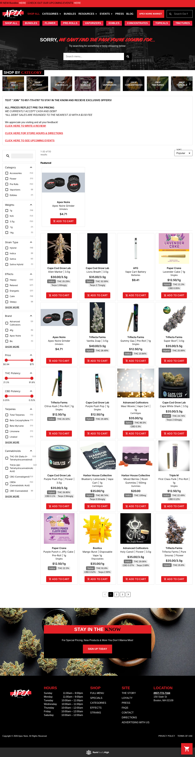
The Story (129, 693)
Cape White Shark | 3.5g (174, 406)
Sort (179, 150)
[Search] (128, 56)
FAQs (125, 707)
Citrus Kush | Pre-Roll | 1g (59, 406)
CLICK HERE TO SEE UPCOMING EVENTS (30, 140)
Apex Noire (63, 202)
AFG (135, 268)
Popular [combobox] (180, 153)
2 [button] (116, 594)
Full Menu (97, 693)
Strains (95, 712)
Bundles (70, 14)
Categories (50, 14)
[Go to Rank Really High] (97, 752)
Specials (96, 698)
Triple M (174, 475)
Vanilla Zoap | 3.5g (97, 340)
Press (119, 14)
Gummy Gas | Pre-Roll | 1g (136, 340)
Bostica (97, 548)
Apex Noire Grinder (63, 205)
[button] (5, 84)
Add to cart (65, 221)
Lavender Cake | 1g (174, 271)
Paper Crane (174, 268)
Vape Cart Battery (135, 271)
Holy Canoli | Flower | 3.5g (135, 551)
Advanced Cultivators (135, 402)
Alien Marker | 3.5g (59, 271)
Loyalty (127, 698)
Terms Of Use (185, 736)
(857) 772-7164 (162, 693)
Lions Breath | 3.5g (97, 271)
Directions (129, 717)
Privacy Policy (166, 736)
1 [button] (110, 594)
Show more (12, 307)
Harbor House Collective (97, 475)
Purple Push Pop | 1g (97, 406)
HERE (58, 3)
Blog (129, 14)
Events (105, 14)
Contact (128, 712)
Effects (96, 707)
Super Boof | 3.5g (174, 340)
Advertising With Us (135, 722)
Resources (86, 14)
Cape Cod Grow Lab (59, 268)
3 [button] (122, 594)
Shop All (33, 14)
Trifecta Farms (97, 337)
